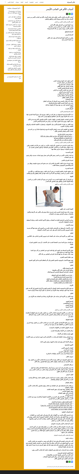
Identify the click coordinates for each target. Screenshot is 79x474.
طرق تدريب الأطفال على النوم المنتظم (62, 275)
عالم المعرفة (71, 2)
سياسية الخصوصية (13, 76)
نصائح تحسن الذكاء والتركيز (65, 134)
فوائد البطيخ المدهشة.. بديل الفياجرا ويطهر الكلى (59, 280)
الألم (61, 466)
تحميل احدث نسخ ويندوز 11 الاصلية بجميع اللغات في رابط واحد (14, 13)
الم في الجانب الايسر (50, 466)
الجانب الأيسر (59, 466)
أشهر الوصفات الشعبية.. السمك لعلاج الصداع (60, 403)
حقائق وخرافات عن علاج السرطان (63, 140)
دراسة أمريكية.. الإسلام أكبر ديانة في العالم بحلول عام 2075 (56, 136)
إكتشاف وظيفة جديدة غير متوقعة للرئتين (61, 409)
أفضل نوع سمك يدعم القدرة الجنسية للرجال (60, 407)
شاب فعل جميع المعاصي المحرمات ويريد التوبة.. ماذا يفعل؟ (56, 405)
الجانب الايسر (55, 466)
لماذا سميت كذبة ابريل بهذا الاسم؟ (63, 277)
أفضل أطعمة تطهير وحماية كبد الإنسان (62, 401)
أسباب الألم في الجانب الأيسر (67, 466)
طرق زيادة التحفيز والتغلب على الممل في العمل (59, 279)
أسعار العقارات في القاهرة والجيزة (63, 282)
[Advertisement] (36, 30)
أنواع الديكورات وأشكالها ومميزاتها (63, 138)
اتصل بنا (19, 76)
